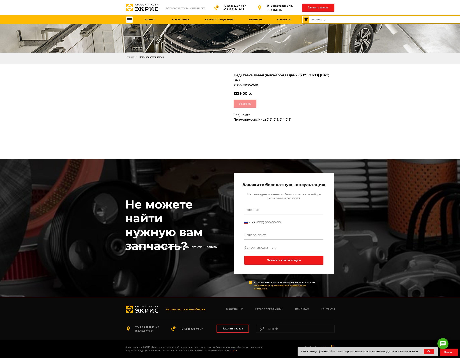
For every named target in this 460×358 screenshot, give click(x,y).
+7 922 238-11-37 (234, 9)
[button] (318, 8)
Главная (130, 57)
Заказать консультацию (284, 260)
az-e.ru (233, 350)
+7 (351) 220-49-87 (235, 5)
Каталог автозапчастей (151, 57)
